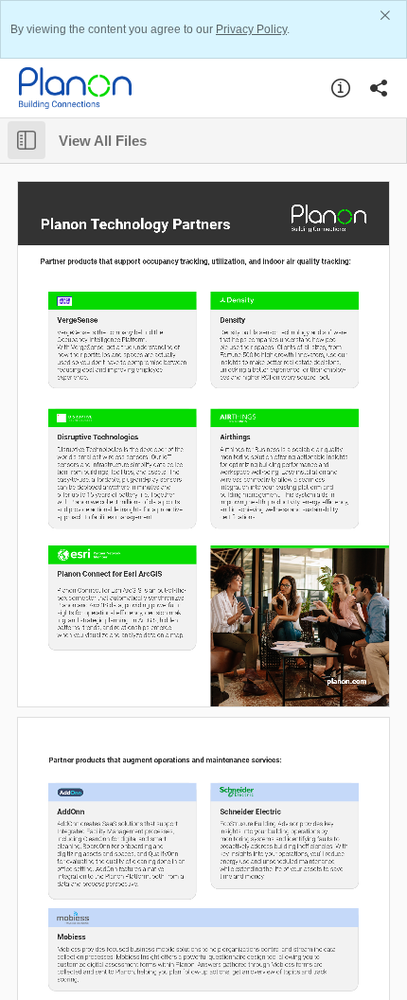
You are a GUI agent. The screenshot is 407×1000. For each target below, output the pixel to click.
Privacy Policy (251, 29)
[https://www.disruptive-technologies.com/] (99, 437)
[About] (341, 88)
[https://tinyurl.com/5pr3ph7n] (122, 574)
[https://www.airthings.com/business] (262, 437)
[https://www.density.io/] (241, 319)
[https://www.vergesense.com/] (78, 319)
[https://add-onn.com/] (78, 812)
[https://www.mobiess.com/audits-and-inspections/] (99, 937)
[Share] (379, 88)
